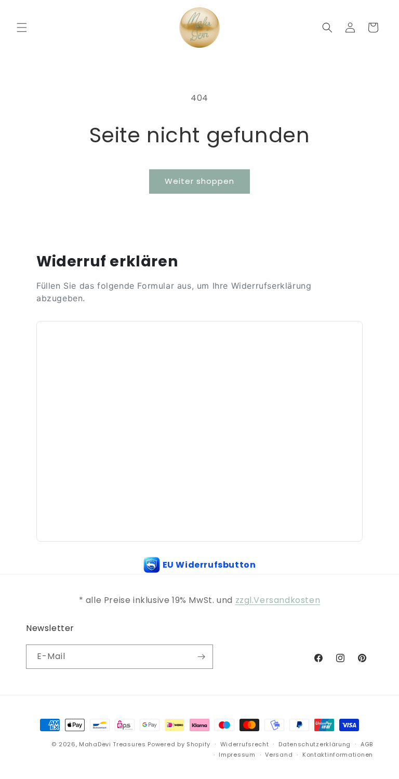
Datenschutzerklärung (314, 744)
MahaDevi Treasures (112, 744)
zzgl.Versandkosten (278, 600)
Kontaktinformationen (337, 754)
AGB (367, 744)
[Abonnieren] (201, 656)
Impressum (237, 754)
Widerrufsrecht (244, 744)
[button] (21, 27)
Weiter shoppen (199, 181)
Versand (278, 754)
